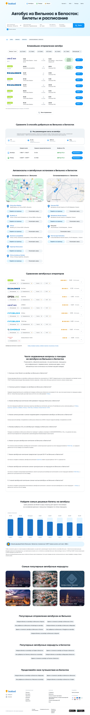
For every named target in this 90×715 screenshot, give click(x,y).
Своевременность (26, 283)
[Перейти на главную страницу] (11, 3)
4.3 (31, 316)
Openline (23, 296)
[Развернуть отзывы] (81, 282)
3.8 (49, 316)
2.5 (41, 299)
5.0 (49, 299)
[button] (21, 25)
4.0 (31, 283)
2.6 (49, 332)
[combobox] (12, 25)
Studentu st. (13, 215)
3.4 (49, 291)
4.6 (41, 324)
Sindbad (23, 329)
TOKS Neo (23, 321)
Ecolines (23, 288)
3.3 (31, 291)
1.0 (31, 299)
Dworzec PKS (55, 205)
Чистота (38, 283)
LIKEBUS (23, 304)
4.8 (41, 316)
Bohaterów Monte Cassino (59, 215)
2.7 (49, 283)
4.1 (17, 283)
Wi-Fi (47, 283)
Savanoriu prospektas (16, 235)
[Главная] (7, 39)
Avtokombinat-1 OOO (26, 337)
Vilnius (12, 225)
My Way (56, 345)
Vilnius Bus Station (15, 205)
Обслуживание (13, 283)
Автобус (12, 152)
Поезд (12, 157)
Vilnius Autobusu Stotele (17, 255)
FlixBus (23, 280)
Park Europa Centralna (57, 235)
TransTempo (52, 345)
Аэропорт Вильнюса (16, 246)
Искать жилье (12, 29)
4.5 (17, 316)
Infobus (23, 313)
